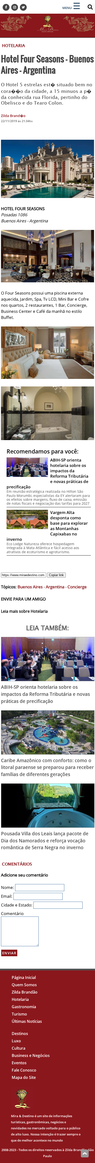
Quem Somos (24, 984)
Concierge (77, 587)
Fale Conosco (24, 1070)
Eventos (19, 1062)
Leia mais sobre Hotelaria (24, 611)
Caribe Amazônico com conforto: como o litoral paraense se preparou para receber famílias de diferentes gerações (47, 767)
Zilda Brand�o (13, 115)
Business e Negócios (31, 1055)
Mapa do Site (24, 1077)
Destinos (20, 1033)
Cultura (18, 1048)
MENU (67, 8)
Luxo (16, 1041)
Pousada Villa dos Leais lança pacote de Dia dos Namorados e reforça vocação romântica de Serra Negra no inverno (44, 840)
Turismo (19, 1014)
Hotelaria (20, 999)
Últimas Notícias (27, 1021)
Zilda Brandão (25, 992)
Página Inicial (24, 977)
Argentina (55, 587)
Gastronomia (24, 1006)
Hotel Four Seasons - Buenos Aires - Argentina (47, 64)
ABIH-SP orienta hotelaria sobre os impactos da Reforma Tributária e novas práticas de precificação (45, 694)
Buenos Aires (30, 587)
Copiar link (56, 575)
